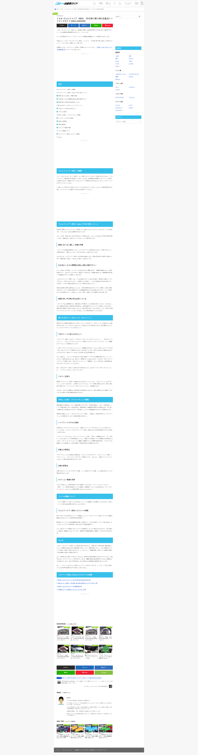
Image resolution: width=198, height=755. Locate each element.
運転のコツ (108, 3)
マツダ (117, 63)
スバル (117, 66)
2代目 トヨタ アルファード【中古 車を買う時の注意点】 (73, 580)
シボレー (131, 107)
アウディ (131, 76)
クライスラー (118, 110)
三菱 (130, 56)
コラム (119, 3)
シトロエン (132, 87)
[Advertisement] (85, 67)
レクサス (131, 63)
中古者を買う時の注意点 (96, 678)
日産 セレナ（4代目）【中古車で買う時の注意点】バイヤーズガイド (77, 583)
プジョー (117, 89)
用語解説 (137, 3)
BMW (116, 76)
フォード (117, 105)
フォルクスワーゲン (134, 74)
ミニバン (86, 678)
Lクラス (65, 678)
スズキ (130, 61)
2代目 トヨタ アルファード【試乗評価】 (69, 586)
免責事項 (77, 750)
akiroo (68, 697)
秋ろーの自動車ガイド (92, 750)
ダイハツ (131, 58)
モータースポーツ (128, 3)
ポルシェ (117, 79)
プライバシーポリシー (67, 750)
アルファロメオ (119, 97)
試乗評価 (101, 3)
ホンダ (117, 61)
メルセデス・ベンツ (120, 74)
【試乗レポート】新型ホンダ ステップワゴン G (71, 589)
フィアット (132, 97)
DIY (114, 3)
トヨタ (70, 678)
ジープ (130, 105)
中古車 (59, 678)
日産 (116, 58)
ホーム (94, 3)
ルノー (117, 87)
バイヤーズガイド (78, 678)
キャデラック (118, 107)
